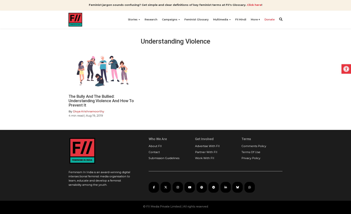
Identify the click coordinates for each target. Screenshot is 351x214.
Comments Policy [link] (253, 146)
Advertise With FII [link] (207, 146)
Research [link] (151, 19)
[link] (346, 69)
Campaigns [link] (170, 19)
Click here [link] (254, 5)
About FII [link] (155, 146)
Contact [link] (154, 152)
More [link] (254, 19)
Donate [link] (270, 19)
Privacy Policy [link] (250, 158)
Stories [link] (133, 19)
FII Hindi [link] (240, 19)
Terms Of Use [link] (250, 152)
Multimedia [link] (221, 19)
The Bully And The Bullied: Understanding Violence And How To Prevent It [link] (101, 100)
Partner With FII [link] (206, 152)
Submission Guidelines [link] (164, 158)
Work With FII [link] (204, 158)
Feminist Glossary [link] (196, 19)
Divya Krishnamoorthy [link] (88, 111)
